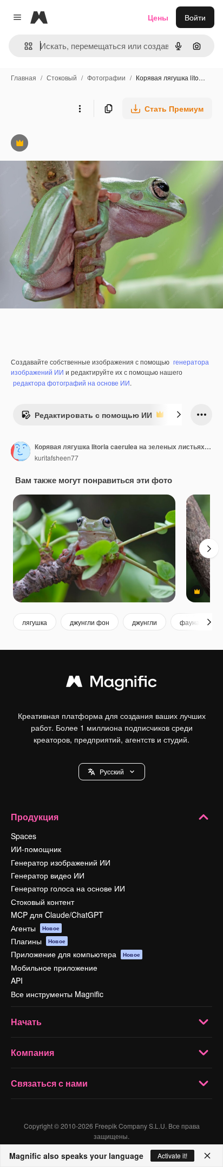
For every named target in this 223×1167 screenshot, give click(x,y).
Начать (26, 1021)
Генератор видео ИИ (47, 875)
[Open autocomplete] (24, 46)
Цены (158, 17)
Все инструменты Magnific (57, 993)
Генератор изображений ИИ (60, 862)
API (17, 980)
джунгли (144, 622)
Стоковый (62, 77)
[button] (111, 771)
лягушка (34, 622)
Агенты (35, 928)
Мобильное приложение (54, 967)
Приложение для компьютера (75, 954)
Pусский (112, 771)
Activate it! (172, 1155)
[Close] (207, 1155)
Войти (195, 17)
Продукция (34, 817)
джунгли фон (89, 622)
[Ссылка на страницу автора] (20, 452)
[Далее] (178, 414)
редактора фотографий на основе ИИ (71, 382)
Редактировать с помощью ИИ (86, 417)
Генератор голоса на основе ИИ (68, 888)
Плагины (38, 941)
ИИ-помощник (36, 848)
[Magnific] (111, 684)
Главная (23, 77)
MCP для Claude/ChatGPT (57, 914)
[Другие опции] (79, 108)
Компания (32, 1052)
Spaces (23, 835)
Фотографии (106, 77)
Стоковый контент (42, 901)
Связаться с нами (49, 1083)
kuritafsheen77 (56, 457)
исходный (72, 144)
